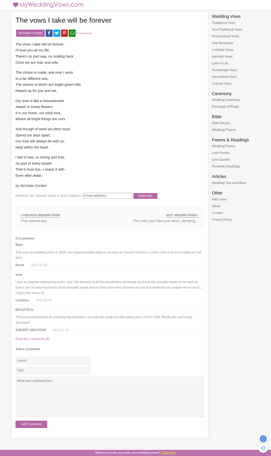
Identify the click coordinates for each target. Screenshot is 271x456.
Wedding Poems (30, 33)
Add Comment (31, 424)
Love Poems (221, 153)
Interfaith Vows (222, 56)
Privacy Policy (222, 219)
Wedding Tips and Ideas (229, 183)
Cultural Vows (222, 83)
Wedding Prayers (224, 129)
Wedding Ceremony (226, 99)
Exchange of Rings (225, 106)
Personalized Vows (225, 36)
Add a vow (219, 199)
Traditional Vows (223, 22)
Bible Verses (221, 123)
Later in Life (220, 63)
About (216, 206)
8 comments (84, 33)
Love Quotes (221, 159)
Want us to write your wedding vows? (135, 452)
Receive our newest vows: (48, 196)
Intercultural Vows (224, 76)
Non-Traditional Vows (227, 29)
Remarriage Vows (224, 70)
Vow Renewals (222, 43)
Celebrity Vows (222, 49)
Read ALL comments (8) (32, 339)
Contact (217, 212)
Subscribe (145, 195)
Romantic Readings (226, 166)
